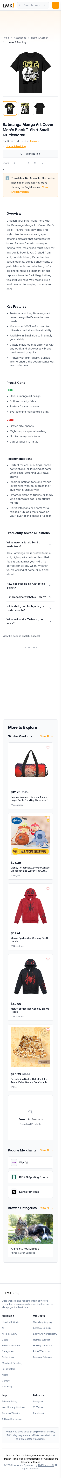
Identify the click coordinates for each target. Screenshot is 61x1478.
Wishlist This (33, 153)
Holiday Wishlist (41, 1339)
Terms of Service (11, 1413)
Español (35, 636)
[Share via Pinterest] (42, 163)
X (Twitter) (39, 1407)
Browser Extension (43, 1357)
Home (6, 37)
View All (46, 736)
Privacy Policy (9, 1401)
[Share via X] (35, 163)
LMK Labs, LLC (46, 1465)
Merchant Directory (12, 1363)
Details (42, 1438)
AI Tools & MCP (10, 1333)
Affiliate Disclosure (12, 1419)
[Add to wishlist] (48, 747)
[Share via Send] (14, 163)
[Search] (45, 5)
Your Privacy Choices (13, 1407)
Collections (8, 1357)
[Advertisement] (30, 681)
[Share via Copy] (21, 163)
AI (3, 1328)
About (5, 1374)
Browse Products (11, 1345)
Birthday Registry (42, 1328)
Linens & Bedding (16, 146)
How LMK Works (11, 1322)
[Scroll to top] (53, 1471)
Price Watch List (41, 1351)
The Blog (7, 1386)
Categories (20, 37)
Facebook (38, 1413)
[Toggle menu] (55, 5)
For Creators (8, 1369)
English (26, 636)
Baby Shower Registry (45, 1333)
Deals (5, 1339)
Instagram (38, 1401)
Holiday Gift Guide (43, 1345)
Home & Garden (39, 37)
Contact (6, 1380)
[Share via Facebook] (28, 163)
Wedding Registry (42, 1322)
